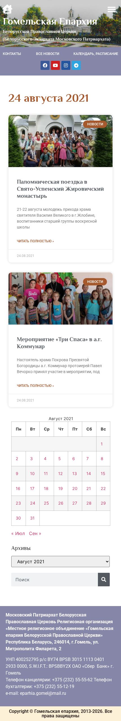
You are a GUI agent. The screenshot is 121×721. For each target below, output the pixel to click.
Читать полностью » (35, 241)
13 (74, 473)
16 (18, 488)
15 (103, 473)
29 (103, 503)
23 (18, 503)
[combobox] (54, 579)
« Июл (18, 533)
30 (18, 518)
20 (74, 488)
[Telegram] (76, 65)
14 (88, 473)
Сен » (35, 533)
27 (74, 503)
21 (88, 488)
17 (32, 488)
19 (60, 488)
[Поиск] (104, 579)
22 (103, 488)
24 (32, 503)
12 (60, 473)
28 (88, 503)
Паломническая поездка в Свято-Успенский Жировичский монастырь (60, 188)
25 (46, 503)
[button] (111, 9)
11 (46, 473)
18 (46, 488)
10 (32, 473)
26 (60, 503)
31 (32, 518)
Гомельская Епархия (50, 21)
